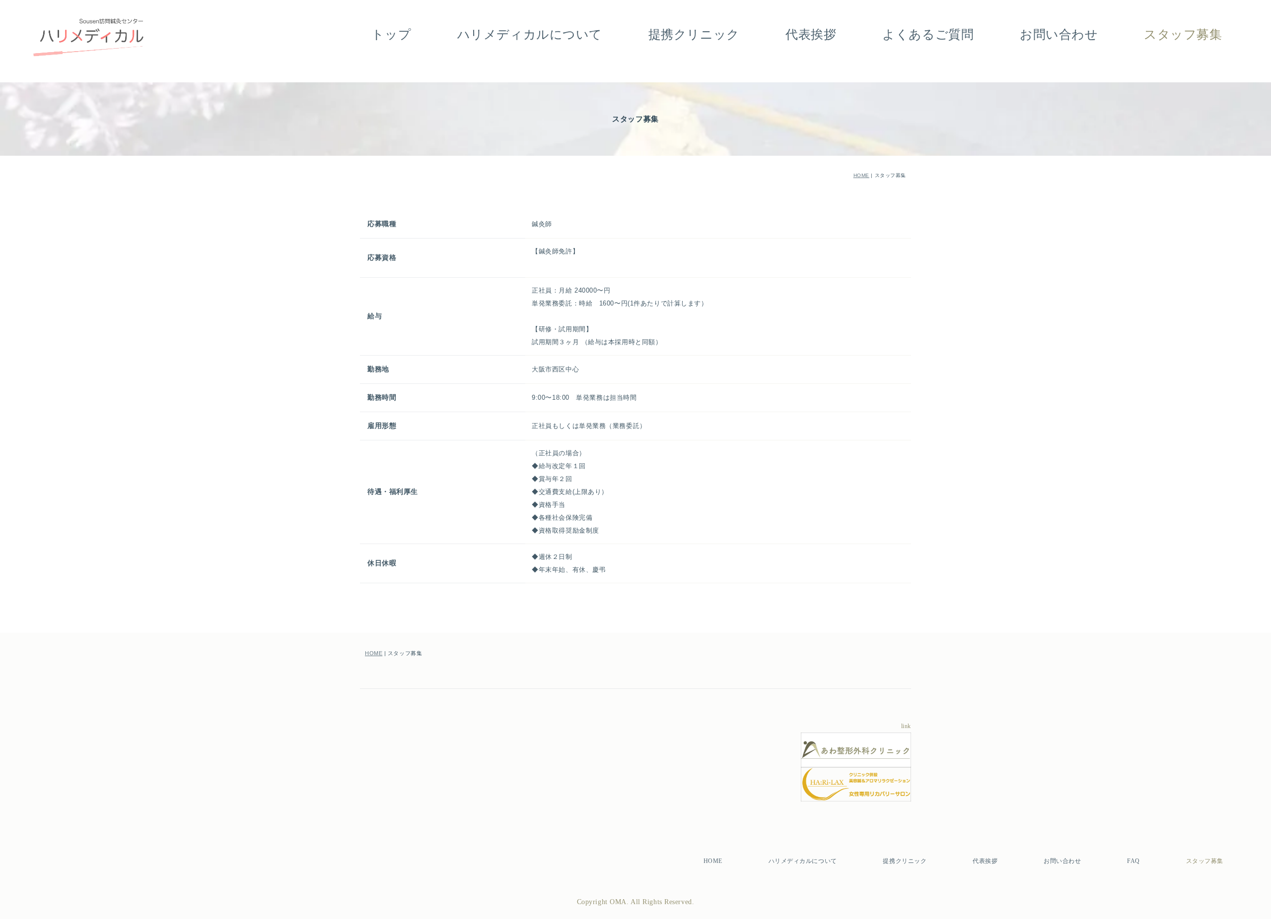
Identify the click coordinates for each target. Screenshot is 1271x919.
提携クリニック (694, 34)
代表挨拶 (810, 34)
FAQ (1133, 861)
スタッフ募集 (1183, 34)
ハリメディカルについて (529, 34)
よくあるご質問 (928, 34)
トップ (391, 34)
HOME (861, 175)
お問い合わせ (1059, 34)
